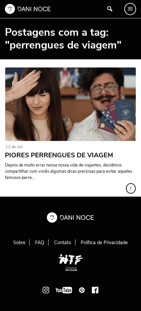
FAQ (39, 242)
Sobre (19, 242)
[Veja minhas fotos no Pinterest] (82, 290)
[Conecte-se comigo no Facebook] (95, 290)
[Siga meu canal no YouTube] (64, 290)
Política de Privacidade (104, 242)
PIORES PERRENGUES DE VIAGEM (59, 155)
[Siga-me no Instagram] (46, 290)
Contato (62, 242)
